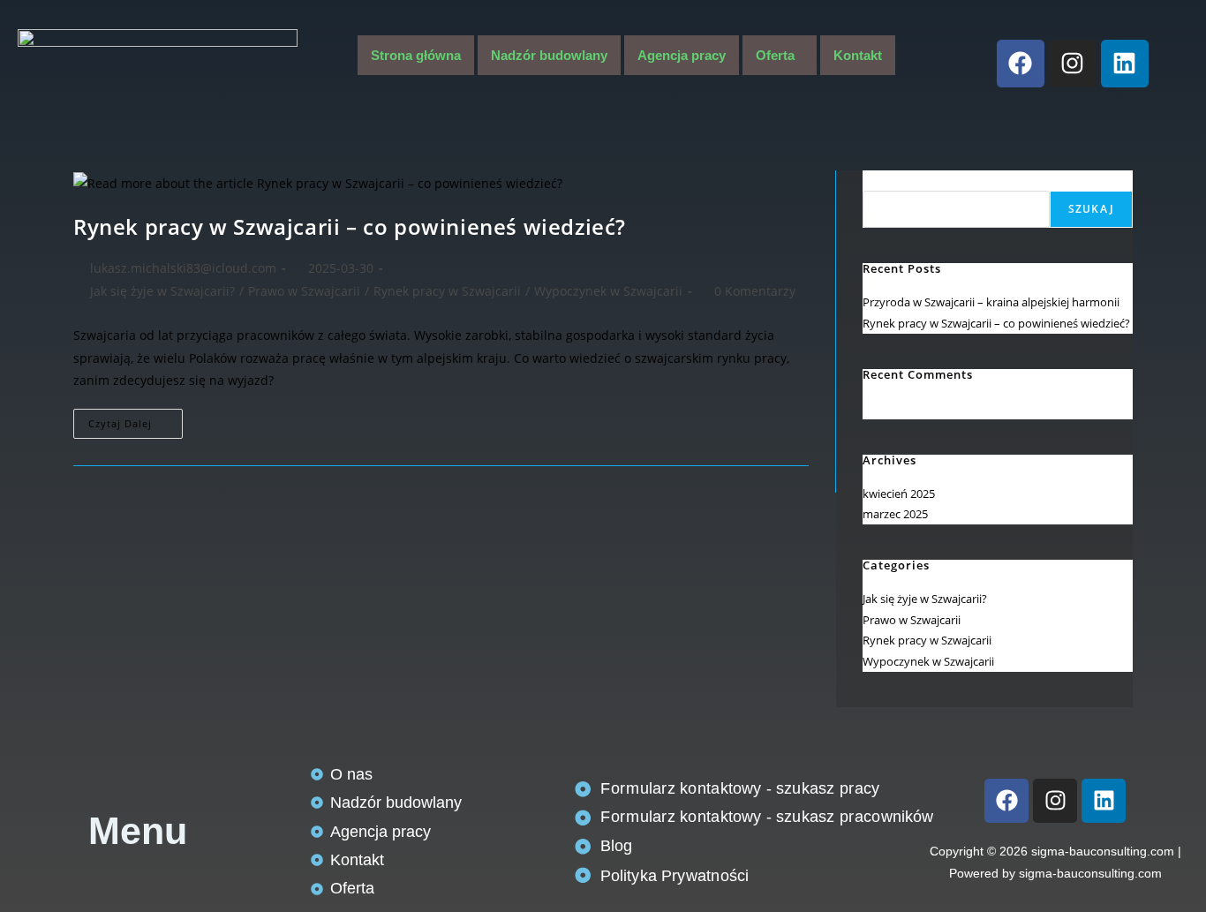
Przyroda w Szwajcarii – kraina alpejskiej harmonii (991, 302)
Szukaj (881, 180)
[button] (779, 55)
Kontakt (857, 55)
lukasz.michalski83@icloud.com (183, 268)
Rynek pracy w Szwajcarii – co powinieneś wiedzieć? (349, 226)
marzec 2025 (895, 514)
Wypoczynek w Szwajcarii (608, 291)
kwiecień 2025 (899, 493)
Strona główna (416, 55)
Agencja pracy (681, 55)
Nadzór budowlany (549, 55)
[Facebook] (1020, 63)
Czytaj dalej (135, 419)
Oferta (775, 55)
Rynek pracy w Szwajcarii (447, 291)
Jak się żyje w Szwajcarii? (162, 291)
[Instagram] (1073, 63)
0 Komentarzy (754, 291)
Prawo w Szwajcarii (304, 291)
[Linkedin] (1125, 63)
